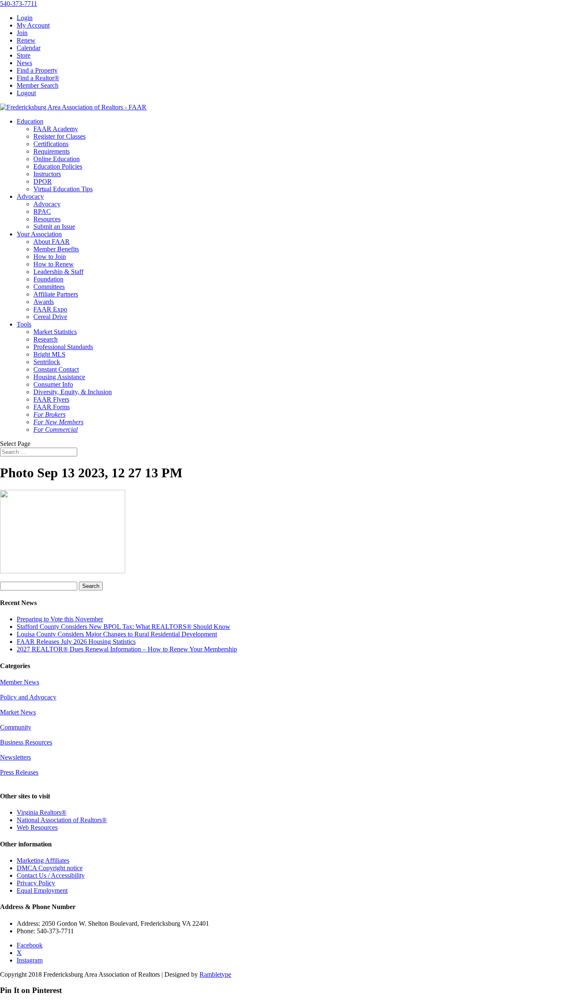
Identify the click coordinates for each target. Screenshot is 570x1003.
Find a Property (37, 70)
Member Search (37, 85)
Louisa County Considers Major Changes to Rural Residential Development (117, 634)
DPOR (42, 181)
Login (25, 17)
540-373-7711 (18, 3)
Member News (19, 682)
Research (45, 339)
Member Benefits (56, 249)
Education (30, 121)
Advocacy (30, 196)
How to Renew (53, 264)
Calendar (28, 47)
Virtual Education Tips (63, 188)
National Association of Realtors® (62, 819)
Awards (43, 301)
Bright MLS (49, 354)
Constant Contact (56, 369)
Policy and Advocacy (28, 697)
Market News (18, 712)
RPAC (42, 211)
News (24, 62)
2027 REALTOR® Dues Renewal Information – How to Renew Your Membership (127, 649)
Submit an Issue (54, 226)
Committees (49, 286)
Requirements (51, 151)
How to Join (49, 256)
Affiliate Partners (55, 294)
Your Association (39, 234)
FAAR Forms (51, 406)
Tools (24, 324)
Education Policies (57, 166)
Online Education (56, 158)
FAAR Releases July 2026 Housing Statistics (76, 641)
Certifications (50, 143)
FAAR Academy (55, 128)
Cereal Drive (50, 316)
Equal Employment (42, 890)
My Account (33, 25)
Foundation (48, 279)
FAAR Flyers (51, 399)
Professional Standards (63, 346)
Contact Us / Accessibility (51, 875)
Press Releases (19, 772)
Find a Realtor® (38, 77)
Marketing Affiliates (43, 860)
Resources (47, 219)
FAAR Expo (50, 309)
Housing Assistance (59, 376)
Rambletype (215, 974)
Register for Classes (59, 136)
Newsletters (15, 757)
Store (23, 55)
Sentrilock (46, 361)
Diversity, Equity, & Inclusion (72, 391)
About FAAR (51, 241)
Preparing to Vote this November (60, 619)
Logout (26, 92)
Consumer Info (53, 384)
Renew (26, 40)
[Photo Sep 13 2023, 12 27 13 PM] (62, 571)
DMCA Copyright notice (50, 867)
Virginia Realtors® (41, 812)
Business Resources (26, 742)
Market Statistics (55, 331)
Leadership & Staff (58, 271)
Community (15, 727)
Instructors (47, 173)
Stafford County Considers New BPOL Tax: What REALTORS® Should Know (123, 626)
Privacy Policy (36, 882)
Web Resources (37, 827)
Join (22, 32)
